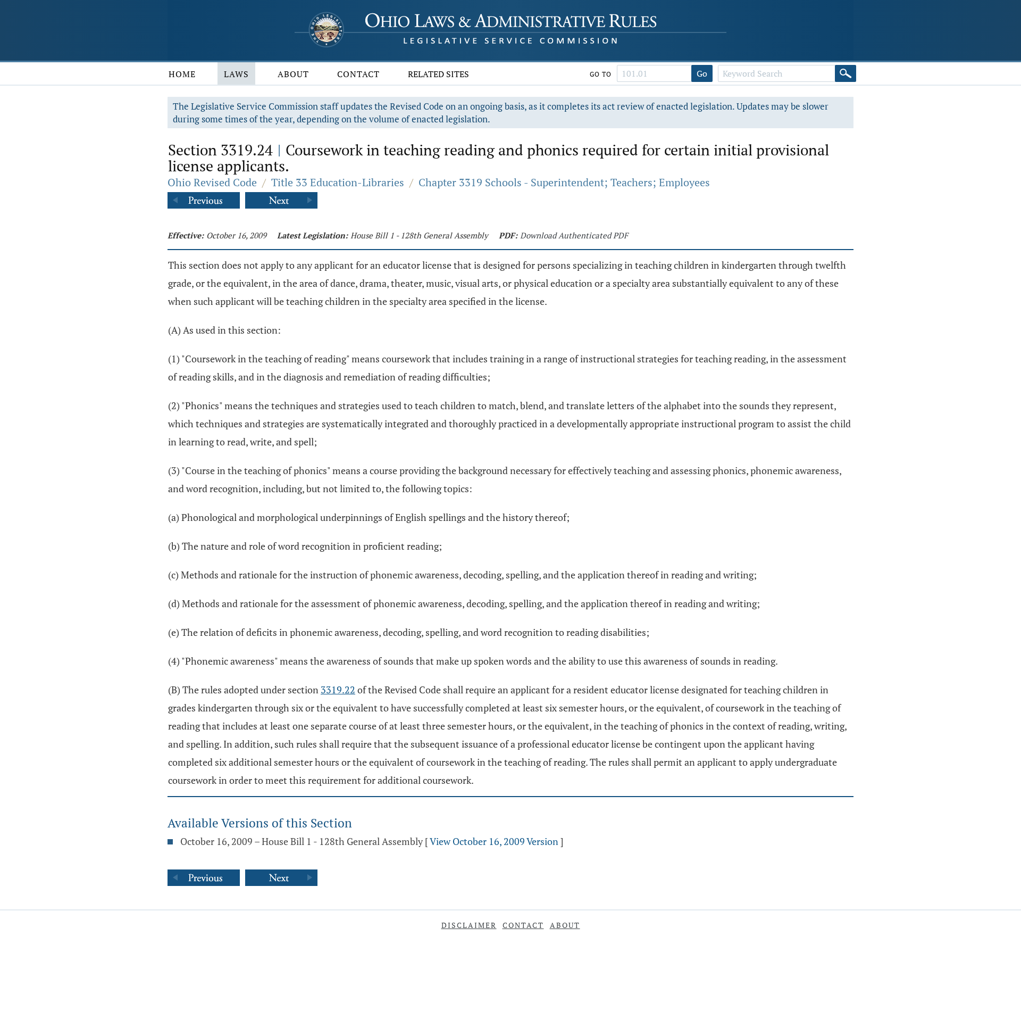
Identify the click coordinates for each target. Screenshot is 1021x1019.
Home (182, 74)
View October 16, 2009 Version (494, 841)
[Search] (845, 73)
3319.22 (338, 689)
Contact (358, 74)
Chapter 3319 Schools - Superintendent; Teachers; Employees (564, 182)
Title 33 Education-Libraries (337, 182)
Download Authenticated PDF (574, 235)
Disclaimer (469, 925)
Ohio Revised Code (212, 182)
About (293, 74)
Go (702, 73)
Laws (236, 74)
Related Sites (438, 74)
